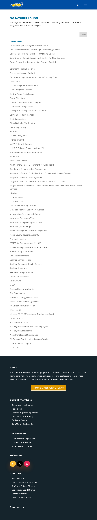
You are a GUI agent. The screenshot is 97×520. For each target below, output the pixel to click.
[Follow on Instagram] (27, 464)
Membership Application (23, 439)
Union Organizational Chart (25, 482)
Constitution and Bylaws (23, 490)
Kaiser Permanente (18, 160)
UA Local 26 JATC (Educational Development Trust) (32, 314)
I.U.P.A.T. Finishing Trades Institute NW (27, 148)
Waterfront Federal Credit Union (24, 335)
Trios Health (15, 310)
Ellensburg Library (18, 127)
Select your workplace (22, 405)
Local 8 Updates (17, 201)
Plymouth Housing (18, 239)
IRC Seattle (14, 156)
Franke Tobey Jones (18, 135)
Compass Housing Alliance (21, 106)
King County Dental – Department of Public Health (32, 165)
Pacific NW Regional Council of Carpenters (28, 230)
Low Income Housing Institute (23, 205)
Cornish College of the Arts (22, 115)
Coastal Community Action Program (25, 102)
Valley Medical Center (19, 322)
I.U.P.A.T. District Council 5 (21, 144)
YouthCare (14, 347)
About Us (15, 473)
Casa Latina (15, 81)
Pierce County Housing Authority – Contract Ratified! (33, 62)
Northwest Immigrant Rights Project (26, 222)
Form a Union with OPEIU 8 (48, 387)
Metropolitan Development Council (25, 214)
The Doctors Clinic (18, 293)
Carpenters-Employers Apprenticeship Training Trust (33, 77)
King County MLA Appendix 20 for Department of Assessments (37, 181)
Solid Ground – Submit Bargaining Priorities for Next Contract (37, 58)
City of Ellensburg (17, 98)
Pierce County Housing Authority (24, 235)
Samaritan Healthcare (19, 255)
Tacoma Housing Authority (22, 289)
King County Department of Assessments (28, 169)
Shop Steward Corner (22, 446)
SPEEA (12, 285)
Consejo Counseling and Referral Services (28, 110)
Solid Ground (15, 280)
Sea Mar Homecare (18, 268)
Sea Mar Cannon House (20, 260)
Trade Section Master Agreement (24, 301)
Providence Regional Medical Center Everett (29, 247)
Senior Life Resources (19, 276)
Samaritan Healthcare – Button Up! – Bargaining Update (35, 49)
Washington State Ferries (21, 330)
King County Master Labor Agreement (27, 177)
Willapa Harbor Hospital (20, 343)
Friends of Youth (17, 140)
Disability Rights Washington (22, 123)
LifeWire (13, 193)
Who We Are (18, 478)
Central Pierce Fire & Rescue (22, 94)
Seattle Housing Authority (21, 272)
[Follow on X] (20, 464)
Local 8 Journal (16, 197)
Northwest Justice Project (21, 226)
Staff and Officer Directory (24, 486)
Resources (17, 409)
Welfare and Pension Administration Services (29, 339)
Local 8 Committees (21, 442)
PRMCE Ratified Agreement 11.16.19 (25, 243)
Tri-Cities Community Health (22, 305)
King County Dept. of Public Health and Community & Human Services (40, 173)
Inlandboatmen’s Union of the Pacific (26, 152)
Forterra (13, 131)
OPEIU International (21, 497)
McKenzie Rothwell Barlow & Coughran (27, 209)
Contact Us (17, 507)
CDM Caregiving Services (21, 89)
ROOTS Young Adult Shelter (22, 251)
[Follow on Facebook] (13, 464)
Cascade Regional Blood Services (24, 85)
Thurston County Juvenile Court (24, 297)
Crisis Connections (18, 119)
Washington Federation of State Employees (29, 326)
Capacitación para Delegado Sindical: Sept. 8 (29, 45)
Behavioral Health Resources (22, 69)
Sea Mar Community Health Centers (26, 264)
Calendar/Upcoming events (25, 413)
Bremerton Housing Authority (23, 73)
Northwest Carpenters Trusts (23, 218)
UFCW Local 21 (16, 318)
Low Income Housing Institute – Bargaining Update (32, 53)
